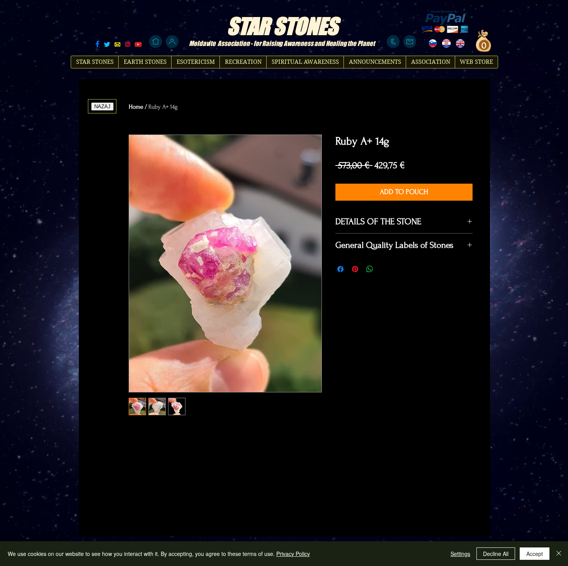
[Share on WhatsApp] (369, 269)
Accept (534, 553)
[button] (483, 45)
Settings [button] (460, 553)
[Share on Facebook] (340, 269)
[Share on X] (384, 269)
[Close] (558, 553)
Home (136, 106)
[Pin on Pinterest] (355, 269)
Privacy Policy (293, 553)
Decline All (495, 553)
